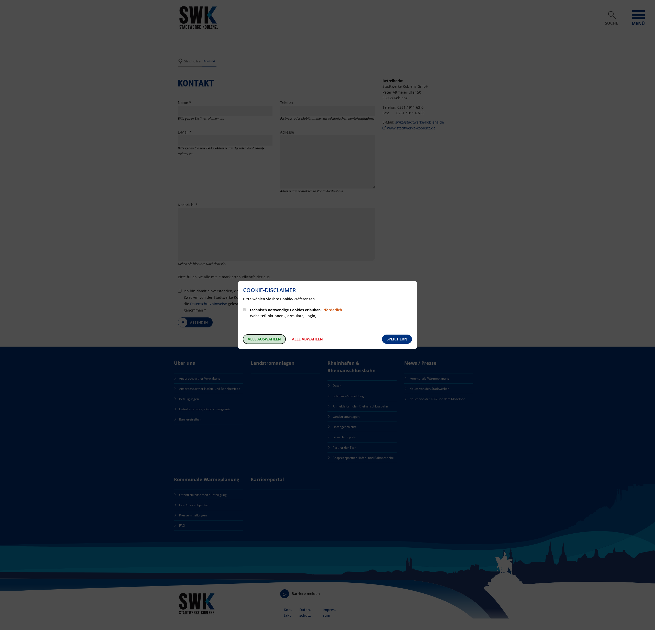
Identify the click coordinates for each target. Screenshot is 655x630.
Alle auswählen (264, 338)
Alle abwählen (307, 338)
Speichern (397, 338)
